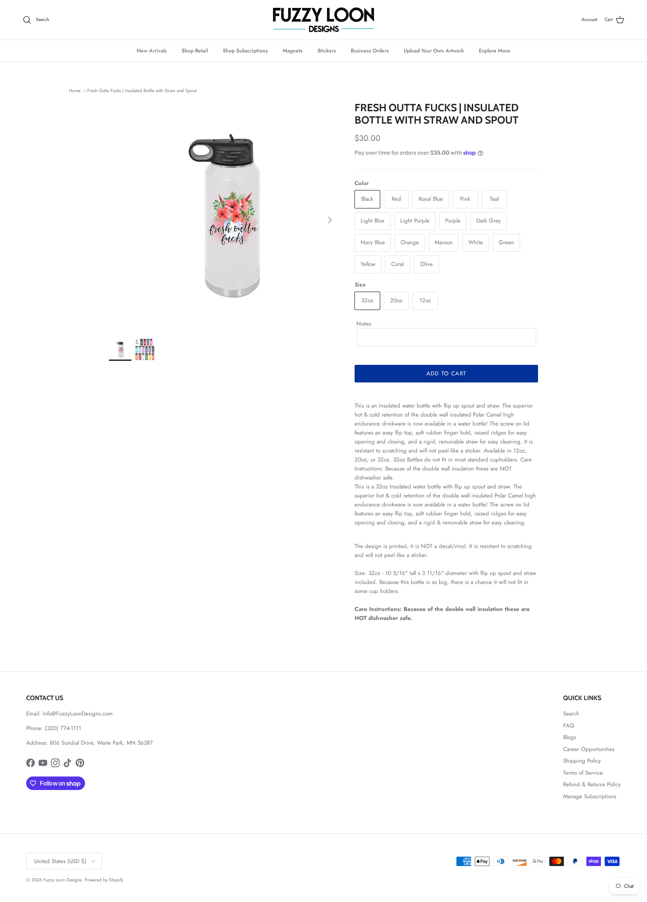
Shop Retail (195, 50)
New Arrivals (152, 50)
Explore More (494, 50)
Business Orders (370, 50)
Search (571, 713)
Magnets (293, 50)
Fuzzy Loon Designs (62, 880)
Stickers (327, 50)
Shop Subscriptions (245, 50)
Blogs (569, 737)
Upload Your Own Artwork (434, 50)
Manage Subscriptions (589, 796)
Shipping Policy (582, 761)
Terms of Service (583, 773)
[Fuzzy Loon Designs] (323, 19)
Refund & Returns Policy (592, 784)
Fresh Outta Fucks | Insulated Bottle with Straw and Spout (142, 90)
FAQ (568, 725)
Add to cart (446, 373)
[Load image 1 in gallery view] (223, 216)
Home (75, 90)
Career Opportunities (588, 749)
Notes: (364, 324)
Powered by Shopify (104, 880)
